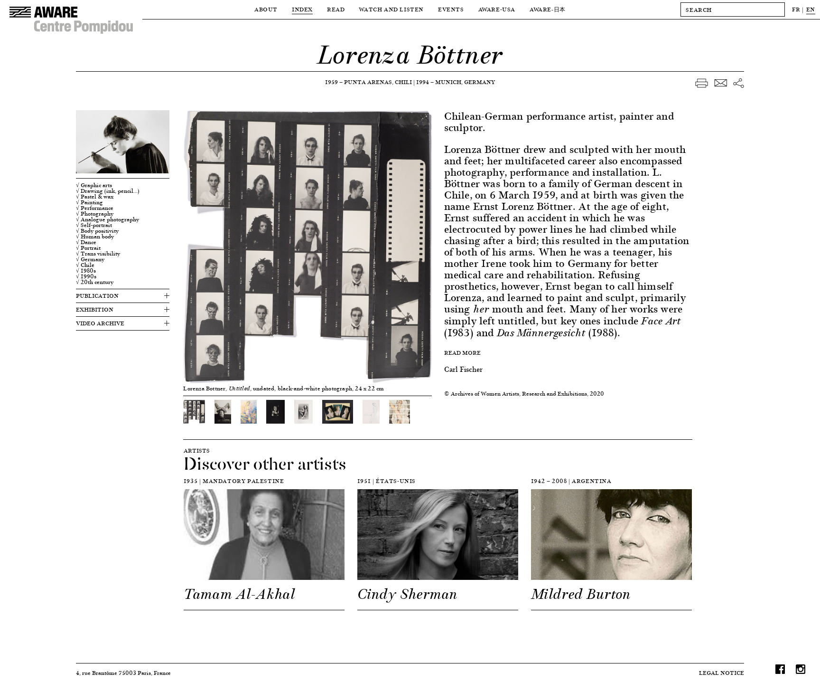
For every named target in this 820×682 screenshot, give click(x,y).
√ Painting (89, 202)
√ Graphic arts (94, 185)
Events (451, 9)
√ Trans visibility (98, 253)
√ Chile (85, 265)
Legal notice (721, 672)
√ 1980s (86, 271)
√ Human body (95, 236)
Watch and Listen (391, 9)
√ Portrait (88, 248)
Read (336, 9)
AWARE (548, 9)
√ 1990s (86, 276)
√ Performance (94, 208)
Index (302, 9)
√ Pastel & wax (94, 196)
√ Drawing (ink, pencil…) (108, 191)
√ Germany (90, 259)
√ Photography (94, 214)
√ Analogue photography (107, 219)
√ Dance (86, 242)
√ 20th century (94, 282)
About (266, 9)
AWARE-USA (496, 9)
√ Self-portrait (94, 225)
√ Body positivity (97, 231)
